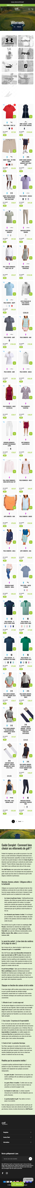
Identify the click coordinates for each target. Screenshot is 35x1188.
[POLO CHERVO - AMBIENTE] (9, 216)
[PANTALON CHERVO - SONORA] (25, 216)
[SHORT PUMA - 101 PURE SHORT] (9, 146)
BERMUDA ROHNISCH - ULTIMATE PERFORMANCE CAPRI (9, 444)
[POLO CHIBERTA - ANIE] (25, 323)
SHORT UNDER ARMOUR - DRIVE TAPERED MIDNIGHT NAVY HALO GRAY (25, 162)
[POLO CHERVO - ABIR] (9, 358)
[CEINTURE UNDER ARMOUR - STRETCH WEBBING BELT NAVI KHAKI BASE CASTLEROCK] (25, 714)
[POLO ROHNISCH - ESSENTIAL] (25, 392)
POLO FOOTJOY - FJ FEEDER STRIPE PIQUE (25, 622)
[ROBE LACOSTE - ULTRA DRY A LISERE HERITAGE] (25, 111)
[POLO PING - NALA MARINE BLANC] (9, 786)
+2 (30, 662)
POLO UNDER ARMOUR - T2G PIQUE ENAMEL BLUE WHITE (9, 695)
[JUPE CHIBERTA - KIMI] (9, 502)
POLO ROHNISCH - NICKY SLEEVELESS (9, 407)
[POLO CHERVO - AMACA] (25, 358)
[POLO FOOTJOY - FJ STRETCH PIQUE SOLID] (25, 644)
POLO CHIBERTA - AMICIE (25, 516)
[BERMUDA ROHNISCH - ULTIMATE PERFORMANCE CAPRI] (9, 428)
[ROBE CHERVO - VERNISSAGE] (25, 252)
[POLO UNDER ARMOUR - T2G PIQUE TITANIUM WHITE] (25, 680)
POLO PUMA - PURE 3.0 (9, 125)
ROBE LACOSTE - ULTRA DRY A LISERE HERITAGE (26, 124)
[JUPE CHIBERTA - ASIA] (25, 537)
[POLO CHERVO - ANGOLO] (25, 182)
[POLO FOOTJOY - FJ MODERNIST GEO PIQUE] (9, 644)
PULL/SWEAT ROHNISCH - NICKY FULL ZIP (9, 267)
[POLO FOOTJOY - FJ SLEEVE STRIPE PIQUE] (9, 607)
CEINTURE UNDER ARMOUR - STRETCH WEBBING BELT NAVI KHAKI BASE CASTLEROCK (26, 730)
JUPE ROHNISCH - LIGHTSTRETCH (25, 443)
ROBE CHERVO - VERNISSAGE (26, 267)
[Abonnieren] (30, 1158)
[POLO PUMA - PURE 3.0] (9, 111)
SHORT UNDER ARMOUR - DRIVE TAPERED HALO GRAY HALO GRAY (9, 197)
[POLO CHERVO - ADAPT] (9, 289)
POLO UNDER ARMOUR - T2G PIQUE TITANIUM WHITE (26, 695)
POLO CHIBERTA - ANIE (25, 337)
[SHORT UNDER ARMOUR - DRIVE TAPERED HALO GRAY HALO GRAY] (9, 182)
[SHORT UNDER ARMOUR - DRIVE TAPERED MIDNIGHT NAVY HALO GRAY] (25, 146)
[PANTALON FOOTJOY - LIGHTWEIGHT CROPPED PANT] (25, 786)
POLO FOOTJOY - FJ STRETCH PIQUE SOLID (25, 658)
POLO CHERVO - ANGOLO (26, 196)
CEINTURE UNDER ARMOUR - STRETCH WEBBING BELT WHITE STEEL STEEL (9, 765)
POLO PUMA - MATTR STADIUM (26, 586)
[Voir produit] (14, 116)
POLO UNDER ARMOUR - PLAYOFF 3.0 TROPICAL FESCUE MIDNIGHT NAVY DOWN (26, 767)
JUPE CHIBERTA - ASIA (25, 551)
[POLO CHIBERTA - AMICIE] (25, 502)
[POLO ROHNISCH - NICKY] (25, 466)
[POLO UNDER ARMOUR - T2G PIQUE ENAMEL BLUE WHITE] (9, 680)
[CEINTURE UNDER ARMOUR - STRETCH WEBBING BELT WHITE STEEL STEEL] (9, 750)
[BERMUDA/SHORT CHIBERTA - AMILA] (9, 571)
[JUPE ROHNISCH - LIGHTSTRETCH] (25, 428)
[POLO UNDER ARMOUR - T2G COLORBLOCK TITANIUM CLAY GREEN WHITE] (9, 714)
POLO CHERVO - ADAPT (9, 303)
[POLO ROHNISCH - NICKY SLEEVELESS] (9, 392)
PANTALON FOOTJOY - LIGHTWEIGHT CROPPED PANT (26, 802)
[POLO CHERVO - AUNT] (9, 323)
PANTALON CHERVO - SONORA (26, 231)
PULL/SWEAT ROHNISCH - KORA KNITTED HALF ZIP (9, 481)
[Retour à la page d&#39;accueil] (14, 26)
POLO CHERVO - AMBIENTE (9, 231)
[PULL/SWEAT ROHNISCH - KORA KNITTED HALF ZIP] (9, 466)
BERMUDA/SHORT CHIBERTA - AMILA (9, 586)
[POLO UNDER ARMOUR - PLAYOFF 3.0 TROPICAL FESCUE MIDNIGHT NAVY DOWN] (25, 750)
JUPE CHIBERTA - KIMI (9, 516)
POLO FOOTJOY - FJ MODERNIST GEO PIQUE (9, 658)
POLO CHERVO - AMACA (26, 372)
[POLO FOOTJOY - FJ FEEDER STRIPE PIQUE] (25, 607)
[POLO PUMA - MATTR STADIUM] (25, 571)
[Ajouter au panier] (30, 719)
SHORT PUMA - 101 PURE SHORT (9, 160)
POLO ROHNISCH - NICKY (25, 480)
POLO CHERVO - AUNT (9, 337)
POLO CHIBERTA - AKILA (9, 551)
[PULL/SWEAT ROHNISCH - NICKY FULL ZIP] (9, 252)
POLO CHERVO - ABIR (9, 372)
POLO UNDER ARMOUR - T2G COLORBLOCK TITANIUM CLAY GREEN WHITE (9, 730)
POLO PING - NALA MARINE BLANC (9, 801)
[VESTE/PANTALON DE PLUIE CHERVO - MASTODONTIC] (25, 289)
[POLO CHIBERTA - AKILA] (9, 537)
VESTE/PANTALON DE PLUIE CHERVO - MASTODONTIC (26, 302)
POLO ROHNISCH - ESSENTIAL (25, 407)
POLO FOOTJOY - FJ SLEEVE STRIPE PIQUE (9, 622)
